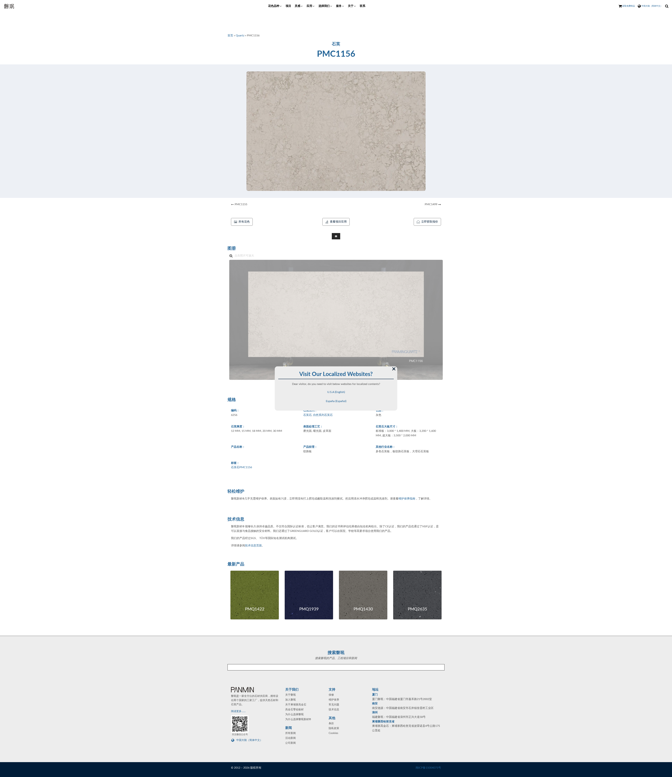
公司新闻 (290, 743)
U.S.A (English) (336, 392)
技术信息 (334, 709)
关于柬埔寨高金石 (295, 704)
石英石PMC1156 (241, 467)
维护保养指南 (406, 498)
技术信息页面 (253, 545)
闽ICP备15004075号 (428, 767)
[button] (275, 6)
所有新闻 (290, 733)
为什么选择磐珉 (294, 714)
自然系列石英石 (323, 415)
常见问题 (334, 704)
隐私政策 (334, 728)
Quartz (240, 35)
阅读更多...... (238, 711)
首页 (230, 35)
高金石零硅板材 (294, 709)
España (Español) (336, 401)
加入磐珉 (290, 699)
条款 (331, 723)
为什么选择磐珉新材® (298, 719)
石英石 (307, 415)
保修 (331, 695)
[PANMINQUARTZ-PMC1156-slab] (336, 320)
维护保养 (334, 699)
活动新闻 (290, 738)
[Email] (336, 236)
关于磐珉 (290, 695)
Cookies (333, 733)
